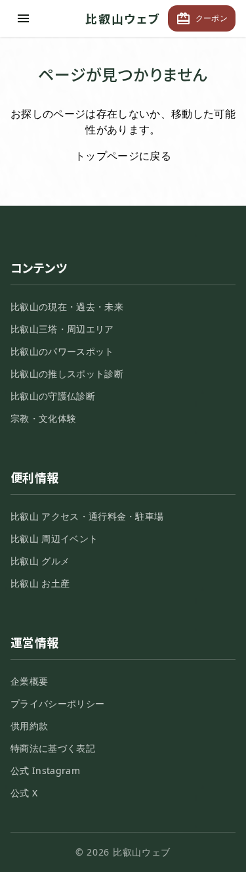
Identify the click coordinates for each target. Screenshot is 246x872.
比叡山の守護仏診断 (52, 396)
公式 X (23, 793)
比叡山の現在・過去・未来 (66, 306)
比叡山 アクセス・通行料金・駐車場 (86, 516)
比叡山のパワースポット (62, 351)
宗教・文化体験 (43, 418)
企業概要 (29, 681)
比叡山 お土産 (40, 583)
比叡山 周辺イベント (54, 538)
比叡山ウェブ (123, 18)
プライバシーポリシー (57, 703)
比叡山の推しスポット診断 (66, 373)
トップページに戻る (123, 156)
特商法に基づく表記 (52, 748)
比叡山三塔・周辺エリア (62, 329)
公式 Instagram (45, 770)
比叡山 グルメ (40, 561)
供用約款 (29, 726)
